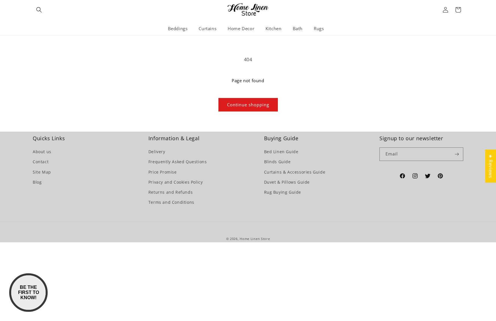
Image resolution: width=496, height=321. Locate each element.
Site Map (42, 172)
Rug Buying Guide (282, 192)
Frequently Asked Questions (177, 161)
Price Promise (162, 172)
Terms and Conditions (171, 202)
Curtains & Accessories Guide (295, 172)
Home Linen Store (255, 239)
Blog (37, 182)
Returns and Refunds (170, 192)
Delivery (156, 151)
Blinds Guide (277, 161)
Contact (41, 161)
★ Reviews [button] (490, 166)
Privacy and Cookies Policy (175, 182)
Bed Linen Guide (281, 151)
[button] (39, 9)
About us (42, 151)
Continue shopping (248, 104)
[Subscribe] (456, 154)
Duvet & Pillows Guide (287, 182)
